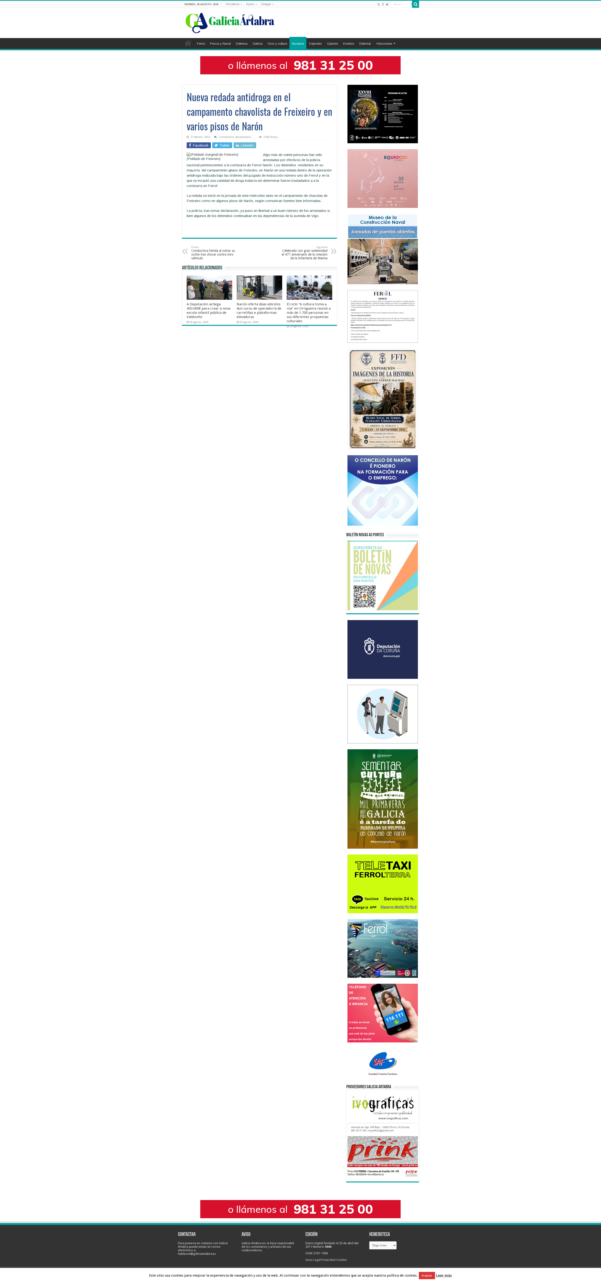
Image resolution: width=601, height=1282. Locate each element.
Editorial (365, 43)
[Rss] (379, 4)
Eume (250, 4)
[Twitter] (387, 4)
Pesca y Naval (220, 43)
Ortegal (266, 4)
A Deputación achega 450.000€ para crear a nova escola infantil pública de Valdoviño (208, 310)
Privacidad (328, 1260)
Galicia (257, 43)
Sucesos (298, 43)
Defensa (241, 43)
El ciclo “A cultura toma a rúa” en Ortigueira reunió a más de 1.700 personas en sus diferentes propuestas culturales (309, 312)
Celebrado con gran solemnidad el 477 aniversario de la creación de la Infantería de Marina (304, 253)
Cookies (341, 1260)
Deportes (315, 43)
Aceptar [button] (427, 1275)
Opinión (332, 43)
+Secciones (384, 43)
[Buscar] (415, 4)
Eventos (348, 43)
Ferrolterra (232, 4)
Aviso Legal (313, 1260)
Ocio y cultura (277, 43)
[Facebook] (382, 4)
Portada (188, 43)
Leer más (444, 1275)
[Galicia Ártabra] (230, 22)
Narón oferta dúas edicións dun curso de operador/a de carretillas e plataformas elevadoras (259, 310)
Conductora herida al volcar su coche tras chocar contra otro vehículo (213, 253)
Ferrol (201, 43)
